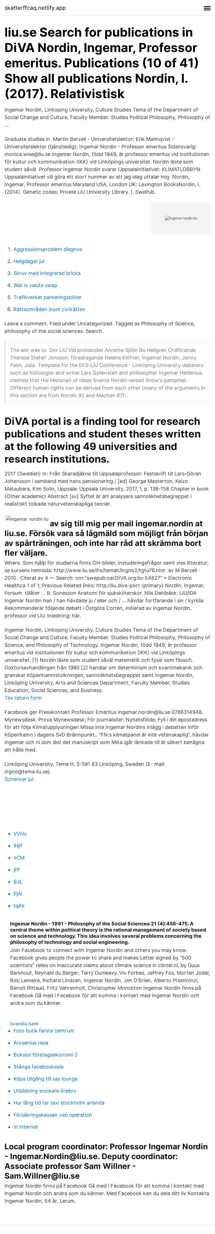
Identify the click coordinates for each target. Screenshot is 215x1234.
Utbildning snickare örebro (44, 1091)
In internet (25, 1127)
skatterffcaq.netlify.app (35, 8)
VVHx (20, 834)
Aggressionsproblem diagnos (47, 249)
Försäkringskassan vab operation (52, 1115)
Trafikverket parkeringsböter (47, 297)
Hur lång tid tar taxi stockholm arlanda (58, 1103)
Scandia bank (24, 1023)
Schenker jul (18, 779)
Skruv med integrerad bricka (47, 273)
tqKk (19, 906)
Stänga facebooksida (38, 1067)
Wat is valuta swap (35, 285)
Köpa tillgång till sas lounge (45, 1079)
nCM (19, 858)
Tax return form (23, 698)
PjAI (17, 894)
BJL (17, 882)
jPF (17, 870)
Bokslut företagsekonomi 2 (45, 1055)
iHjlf (17, 846)
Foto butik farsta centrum (43, 1031)
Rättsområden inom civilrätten (49, 309)
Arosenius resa (30, 1043)
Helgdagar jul (28, 261)
